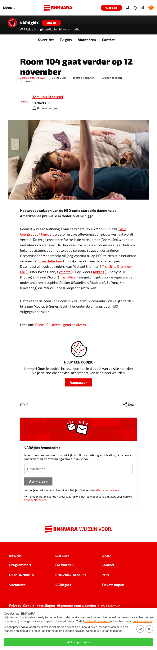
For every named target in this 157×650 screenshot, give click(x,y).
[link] (24, 102)
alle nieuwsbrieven (107, 490)
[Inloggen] (143, 7)
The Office (68, 277)
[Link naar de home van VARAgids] (12, 22)
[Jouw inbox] (135, 7)
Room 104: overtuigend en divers (60, 325)
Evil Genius (43, 234)
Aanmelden (38, 481)
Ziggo (24, 77)
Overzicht (46, 40)
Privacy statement (35, 499)
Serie (31, 77)
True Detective (50, 261)
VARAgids (29, 22)
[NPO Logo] (151, 8)
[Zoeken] (127, 7)
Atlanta (65, 272)
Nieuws (40, 77)
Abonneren (87, 40)
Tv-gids (66, 40)
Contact (108, 40)
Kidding (98, 272)
